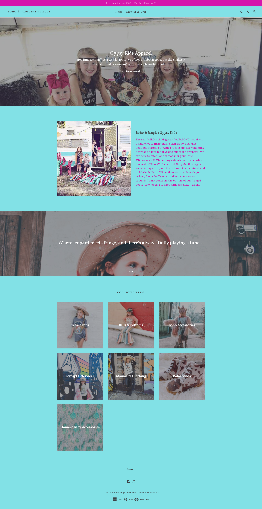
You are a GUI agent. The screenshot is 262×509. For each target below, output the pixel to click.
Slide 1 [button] (129, 271)
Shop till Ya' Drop (136, 11)
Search (131, 469)
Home (118, 11)
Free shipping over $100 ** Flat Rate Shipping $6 (131, 3)
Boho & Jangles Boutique (29, 11)
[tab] (129, 271)
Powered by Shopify (149, 492)
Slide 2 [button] (132, 271)
